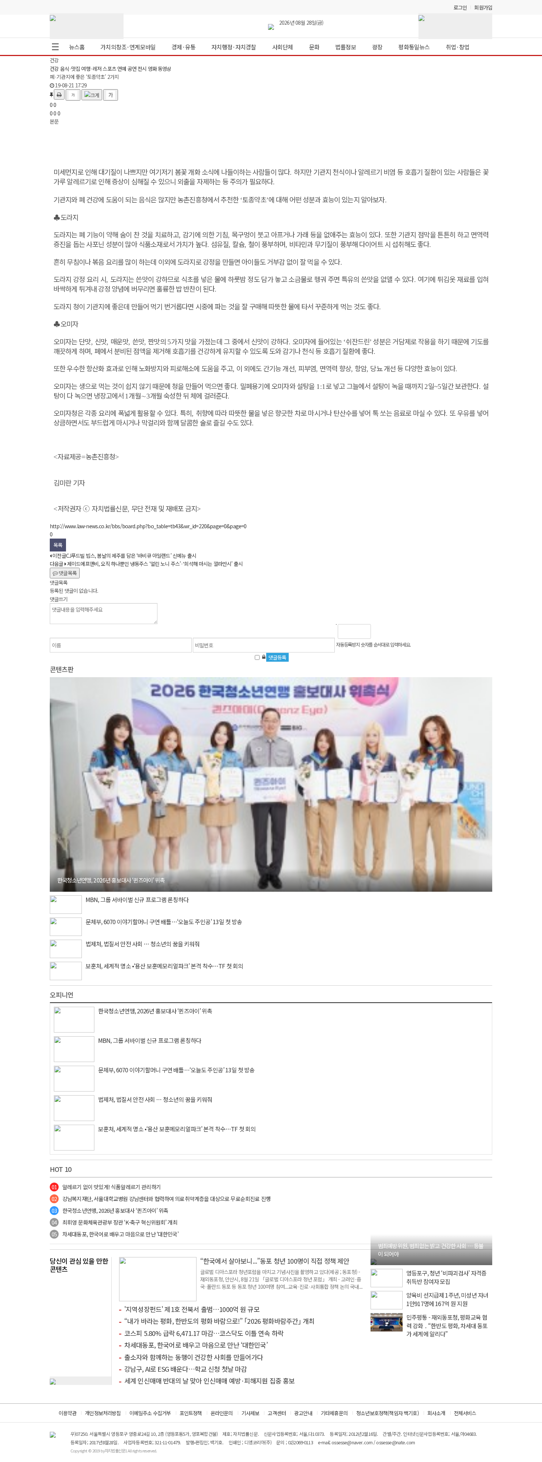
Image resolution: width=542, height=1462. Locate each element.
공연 (132, 68)
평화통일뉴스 (414, 46)
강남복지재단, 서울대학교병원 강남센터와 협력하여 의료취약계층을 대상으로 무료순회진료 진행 (161, 1198)
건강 (54, 68)
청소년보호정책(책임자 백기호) (387, 1413)
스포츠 (109, 68)
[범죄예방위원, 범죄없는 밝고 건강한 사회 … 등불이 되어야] (373, 1261)
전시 (142, 68)
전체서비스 (465, 1413)
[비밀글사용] (263, 656)
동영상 (164, 68)
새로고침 (395, 631)
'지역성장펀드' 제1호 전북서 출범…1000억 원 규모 (192, 1309)
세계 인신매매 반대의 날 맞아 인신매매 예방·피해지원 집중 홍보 (209, 1380)
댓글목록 (67, 573)
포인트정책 (191, 1413)
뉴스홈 (76, 46)
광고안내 (303, 1413)
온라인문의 (222, 1413)
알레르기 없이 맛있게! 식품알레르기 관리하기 (106, 1187)
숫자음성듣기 (379, 631)
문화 (314, 46)
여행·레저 (91, 68)
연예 (121, 68)
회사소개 (436, 1413)
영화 (152, 68)
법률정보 (345, 46)
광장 (377, 46)
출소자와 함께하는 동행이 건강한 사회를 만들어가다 (193, 1357)
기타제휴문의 (334, 1413)
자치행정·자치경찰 (233, 46)
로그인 (460, 7)
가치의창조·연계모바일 (128, 46)
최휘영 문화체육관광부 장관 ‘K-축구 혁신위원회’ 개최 (114, 1222)
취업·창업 (458, 46)
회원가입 (483, 7)
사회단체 (282, 46)
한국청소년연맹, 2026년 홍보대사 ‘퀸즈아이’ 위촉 (110, 1210)
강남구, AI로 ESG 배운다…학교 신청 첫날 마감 (185, 1369)
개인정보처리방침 (103, 1413)
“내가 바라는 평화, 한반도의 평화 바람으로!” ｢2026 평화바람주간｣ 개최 (219, 1321)
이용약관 (68, 1413)
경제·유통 (183, 46)
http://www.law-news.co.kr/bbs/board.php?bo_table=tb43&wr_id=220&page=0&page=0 (148, 526)
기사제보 (251, 1413)
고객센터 (277, 1413)
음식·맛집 (70, 68)
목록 (57, 545)
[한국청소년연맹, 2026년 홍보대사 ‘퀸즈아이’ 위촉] (271, 783)
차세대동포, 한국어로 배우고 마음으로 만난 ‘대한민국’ (115, 1234)
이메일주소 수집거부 (150, 1413)
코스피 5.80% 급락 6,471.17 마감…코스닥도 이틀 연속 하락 (204, 1333)
